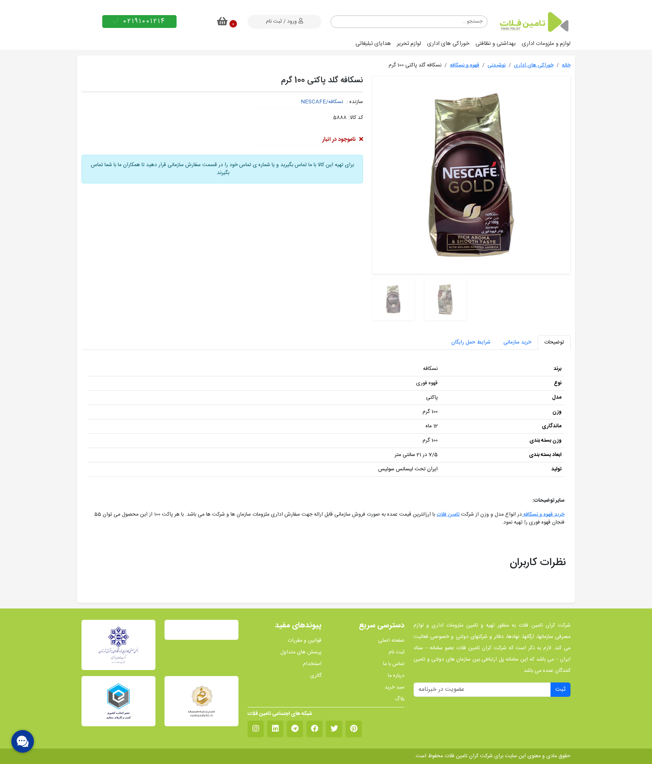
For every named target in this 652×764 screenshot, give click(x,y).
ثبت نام (396, 652)
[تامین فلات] (533, 21)
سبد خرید (394, 688)
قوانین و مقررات (304, 641)
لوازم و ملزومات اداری (546, 43)
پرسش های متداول (300, 652)
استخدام (312, 664)
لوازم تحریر (409, 43)
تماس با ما (393, 664)
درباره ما (396, 676)
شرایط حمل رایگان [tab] (471, 342)
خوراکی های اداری (448, 43)
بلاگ (399, 699)
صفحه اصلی (391, 641)
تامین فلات (448, 514)
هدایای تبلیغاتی (373, 43)
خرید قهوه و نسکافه (543, 514)
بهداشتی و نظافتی (495, 43)
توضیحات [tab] (554, 342)
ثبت (560, 689)
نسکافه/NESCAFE (322, 101)
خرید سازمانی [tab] (517, 342)
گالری (315, 676)
